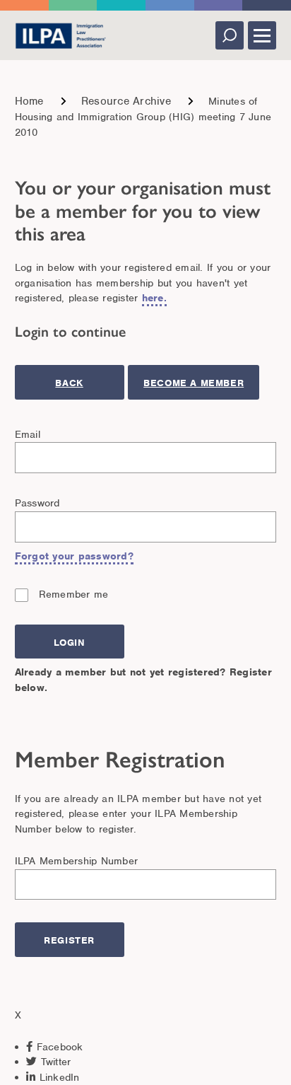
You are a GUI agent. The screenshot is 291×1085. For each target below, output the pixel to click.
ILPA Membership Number (76, 860)
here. (154, 297)
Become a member (193, 383)
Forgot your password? (74, 556)
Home (29, 101)
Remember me (74, 594)
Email (27, 434)
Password (37, 503)
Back (69, 383)
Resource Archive (126, 101)
